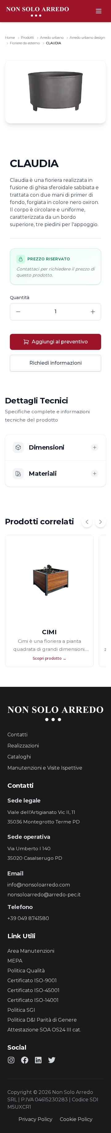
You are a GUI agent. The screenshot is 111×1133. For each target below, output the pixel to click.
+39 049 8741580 (28, 918)
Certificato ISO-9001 (32, 980)
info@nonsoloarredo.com (38, 885)
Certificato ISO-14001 (33, 1000)
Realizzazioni (23, 746)
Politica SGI (21, 1010)
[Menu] (98, 11)
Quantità (19, 297)
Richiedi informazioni (55, 363)
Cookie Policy (76, 1119)
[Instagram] (11, 1060)
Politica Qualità (26, 971)
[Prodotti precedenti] (86, 521)
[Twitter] (52, 1060)
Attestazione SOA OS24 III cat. (44, 1030)
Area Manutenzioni (30, 951)
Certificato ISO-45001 (33, 990)
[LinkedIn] (38, 1060)
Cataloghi (19, 757)
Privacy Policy (35, 1119)
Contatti (17, 735)
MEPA (14, 961)
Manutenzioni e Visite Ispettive (44, 768)
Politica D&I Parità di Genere (42, 1020)
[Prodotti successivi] (100, 521)
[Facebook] (24, 1060)
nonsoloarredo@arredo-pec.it (44, 895)
